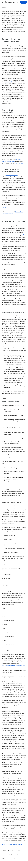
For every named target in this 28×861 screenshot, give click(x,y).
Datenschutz (18, 850)
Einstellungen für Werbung (12, 175)
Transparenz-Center (20, 854)
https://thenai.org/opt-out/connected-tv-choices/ (13, 665)
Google (4, 850)
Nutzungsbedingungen (7, 854)
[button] (2, 2)
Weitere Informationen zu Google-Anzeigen (12, 844)
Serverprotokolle (8, 82)
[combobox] (8, 858)
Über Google (10, 850)
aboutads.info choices (9, 206)
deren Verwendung (18, 163)
